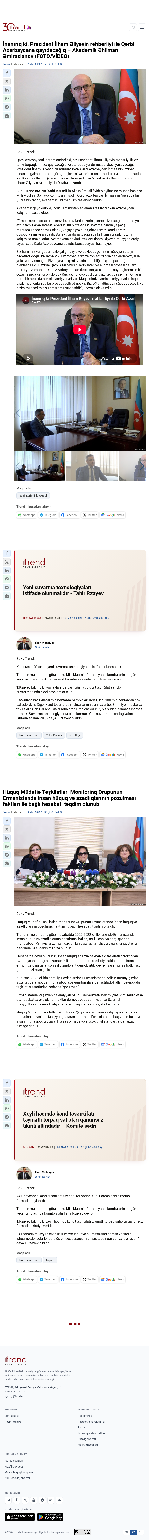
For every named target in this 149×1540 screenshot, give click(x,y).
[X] (25, 1500)
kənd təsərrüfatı (29, 735)
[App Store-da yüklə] (20, 1517)
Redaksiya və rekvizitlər (91, 1421)
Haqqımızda (85, 1415)
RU (140, 1532)
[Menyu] (142, 27)
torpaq (50, 1260)
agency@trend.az (14, 1396)
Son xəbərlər (12, 1415)
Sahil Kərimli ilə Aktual (33, 495)
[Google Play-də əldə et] (50, 1517)
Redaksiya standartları (91, 1433)
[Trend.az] (17, 27)
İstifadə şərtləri (14, 1460)
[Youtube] (33, 1500)
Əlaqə (81, 1427)
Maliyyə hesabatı (88, 1444)
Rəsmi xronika (13, 1421)
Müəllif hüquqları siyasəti (19, 1472)
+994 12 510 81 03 (15, 1391)
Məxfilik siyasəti (14, 1466)
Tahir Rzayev (54, 735)
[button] (6, 73)
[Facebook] (16, 1500)
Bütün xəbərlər (42, 647)
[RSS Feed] (59, 1500)
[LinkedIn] (50, 1500)
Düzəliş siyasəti (87, 1439)
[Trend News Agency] (15, 1360)
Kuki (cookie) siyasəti (17, 1478)
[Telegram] (42, 1500)
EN (126, 1532)
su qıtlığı (74, 735)
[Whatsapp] (8, 1500)
